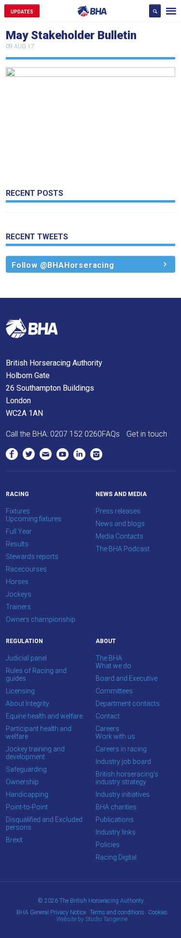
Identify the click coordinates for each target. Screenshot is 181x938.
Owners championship (40, 619)
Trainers (18, 607)
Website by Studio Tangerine (91, 919)
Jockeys (18, 594)
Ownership (22, 782)
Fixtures (18, 511)
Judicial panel (26, 658)
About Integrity (27, 703)
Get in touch (146, 434)
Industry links (116, 832)
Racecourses (26, 569)
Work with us (115, 736)
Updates (22, 12)
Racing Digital (116, 857)
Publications (115, 819)
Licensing (20, 691)
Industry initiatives (123, 794)
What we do (113, 666)
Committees (114, 691)
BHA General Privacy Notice (51, 912)
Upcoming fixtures (33, 519)
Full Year (19, 531)
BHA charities (116, 807)
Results (17, 544)
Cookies (157, 912)
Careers (107, 729)
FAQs (111, 434)
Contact (108, 716)
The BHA (109, 658)
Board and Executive (126, 678)
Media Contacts (119, 536)
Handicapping (27, 794)
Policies (108, 845)
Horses (17, 582)
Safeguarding (26, 769)
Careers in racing (121, 749)
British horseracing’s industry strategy (127, 778)
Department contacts (128, 703)
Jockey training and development (35, 753)
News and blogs (120, 524)
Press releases (118, 511)
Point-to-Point (27, 807)
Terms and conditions (117, 912)
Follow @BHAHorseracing (63, 265)
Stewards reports (32, 556)
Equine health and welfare (44, 716)
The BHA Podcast (123, 549)
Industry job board (123, 761)
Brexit (14, 840)
